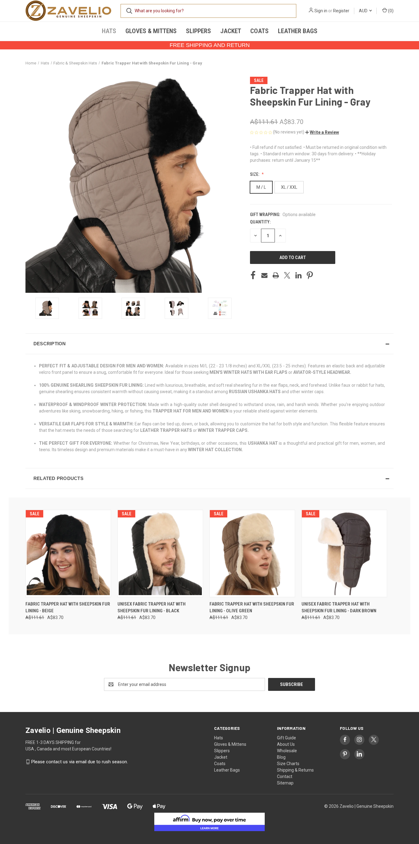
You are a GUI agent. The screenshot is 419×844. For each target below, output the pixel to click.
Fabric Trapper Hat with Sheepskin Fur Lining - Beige (67, 607)
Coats (259, 31)
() (390, 10)
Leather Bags (297, 31)
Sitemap (285, 782)
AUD (363, 10)
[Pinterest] (310, 275)
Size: (255, 174)
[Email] (264, 275)
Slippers (198, 31)
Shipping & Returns (295, 770)
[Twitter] (287, 275)
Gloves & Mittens (151, 31)
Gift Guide (286, 737)
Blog (281, 757)
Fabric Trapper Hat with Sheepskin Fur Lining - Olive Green (252, 607)
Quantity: (260, 221)
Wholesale (287, 750)
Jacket (230, 31)
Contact (284, 776)
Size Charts (288, 763)
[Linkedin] (298, 275)
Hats (109, 31)
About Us (286, 744)
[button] (322, 132)
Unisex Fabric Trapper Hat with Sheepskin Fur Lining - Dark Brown (339, 607)
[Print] (276, 275)
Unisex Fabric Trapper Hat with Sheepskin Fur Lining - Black (151, 607)
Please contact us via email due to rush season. (79, 762)
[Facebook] (253, 275)
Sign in (320, 10)
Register (341, 10)
